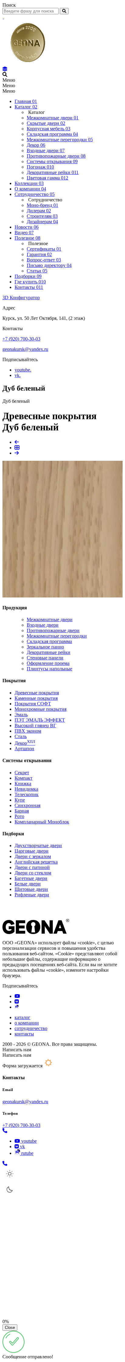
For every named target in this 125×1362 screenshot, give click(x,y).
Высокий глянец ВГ (35, 725)
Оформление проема (48, 663)
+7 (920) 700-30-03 (21, 338)
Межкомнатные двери (50, 619)
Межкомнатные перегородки (57, 635)
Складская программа (49, 641)
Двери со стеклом (33, 872)
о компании (27, 1022)
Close (10, 1327)
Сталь (21, 736)
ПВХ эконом (28, 731)
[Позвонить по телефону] (4, 1130)
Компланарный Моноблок (42, 821)
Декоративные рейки (48, 652)
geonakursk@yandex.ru (25, 349)
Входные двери (43, 625)
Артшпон (24, 748)
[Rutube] (17, 1007)
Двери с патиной (32, 867)
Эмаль (21, 714)
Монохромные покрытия (40, 709)
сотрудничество (31, 1028)
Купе (20, 799)
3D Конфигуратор (21, 297)
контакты (24, 1033)
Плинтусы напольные (49, 668)
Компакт (23, 778)
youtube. (23, 369)
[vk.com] (17, 1001)
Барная (22, 810)
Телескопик (27, 794)
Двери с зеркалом (33, 856)
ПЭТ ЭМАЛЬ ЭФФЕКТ (40, 720)
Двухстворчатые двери (38, 845)
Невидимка (26, 789)
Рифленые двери (32, 894)
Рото (19, 816)
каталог (22, 1017)
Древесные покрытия (37, 692)
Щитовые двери (31, 889)
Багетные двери (31, 878)
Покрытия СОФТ (33, 703)
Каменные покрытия (36, 698)
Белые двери (28, 883)
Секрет (22, 772)
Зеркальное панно (45, 646)
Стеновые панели (45, 657)
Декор (25, 743)
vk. (18, 375)
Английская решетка (36, 861)
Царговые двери (32, 851)
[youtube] (17, 996)
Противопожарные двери (53, 630)
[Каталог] (4, 69)
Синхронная (27, 805)
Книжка (23, 783)
